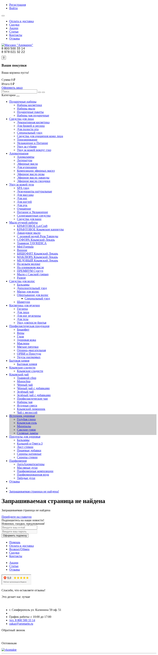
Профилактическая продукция (29, 326)
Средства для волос (22, 281)
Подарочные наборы (22, 101)
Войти (13, 8)
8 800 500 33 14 (13, 48)
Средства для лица (21, 118)
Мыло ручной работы (23, 222)
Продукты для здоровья (24, 436)
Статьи (13, 31)
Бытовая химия (19, 360)
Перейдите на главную (17, 516)
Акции (13, 28)
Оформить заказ (12, 87)
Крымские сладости (22, 367)
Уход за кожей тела (21, 184)
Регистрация (17, 4)
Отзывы (14, 38)
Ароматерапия (18, 153)
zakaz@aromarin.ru (21, 623)
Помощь (14, 542)
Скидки (14, 24)
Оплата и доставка (21, 21)
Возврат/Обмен (19, 549)
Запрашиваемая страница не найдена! (34, 491)
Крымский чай (19, 374)
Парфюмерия (18, 460)
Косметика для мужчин (24, 305)
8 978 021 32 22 (13, 52)
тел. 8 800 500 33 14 (22, 620)
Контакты (15, 35)
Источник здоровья (22, 415)
